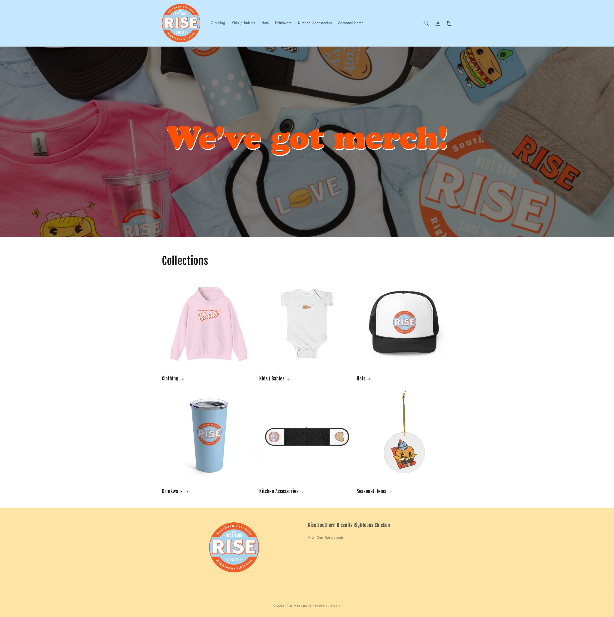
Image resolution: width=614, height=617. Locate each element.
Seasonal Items (371, 491)
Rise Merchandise (299, 606)
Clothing (170, 379)
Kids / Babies (272, 379)
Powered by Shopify (327, 606)
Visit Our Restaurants (326, 537)
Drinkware (172, 491)
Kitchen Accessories (279, 491)
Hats (361, 379)
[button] (426, 23)
